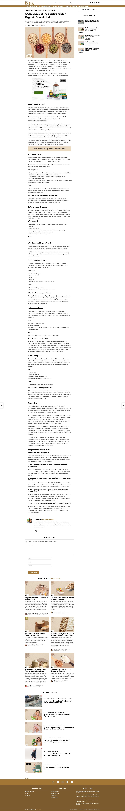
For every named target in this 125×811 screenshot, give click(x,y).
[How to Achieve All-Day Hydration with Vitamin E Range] (33, 714)
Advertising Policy (54, 797)
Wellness (67, 6)
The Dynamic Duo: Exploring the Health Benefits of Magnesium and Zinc (92, 29)
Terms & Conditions (73, 809)
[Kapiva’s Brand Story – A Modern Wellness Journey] (81, 43)
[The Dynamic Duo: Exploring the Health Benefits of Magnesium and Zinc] (33, 740)
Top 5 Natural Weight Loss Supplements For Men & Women (92, 49)
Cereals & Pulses (54, 578)
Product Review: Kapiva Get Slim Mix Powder (92, 36)
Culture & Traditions (51, 698)
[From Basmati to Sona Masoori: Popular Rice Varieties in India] (37, 660)
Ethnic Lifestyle (55, 751)
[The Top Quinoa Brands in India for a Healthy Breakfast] (62, 588)
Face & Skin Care (50, 712)
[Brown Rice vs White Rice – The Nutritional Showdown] (62, 660)
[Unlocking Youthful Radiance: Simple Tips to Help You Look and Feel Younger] (33, 727)
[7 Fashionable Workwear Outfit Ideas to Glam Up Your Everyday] (33, 754)
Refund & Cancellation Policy (94, 809)
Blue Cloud (38, 809)
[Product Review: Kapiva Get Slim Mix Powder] (33, 767)
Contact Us (27, 795)
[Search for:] (62, 3)
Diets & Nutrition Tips (51, 738)
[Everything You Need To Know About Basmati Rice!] (37, 624)
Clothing (49, 751)
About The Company (29, 791)
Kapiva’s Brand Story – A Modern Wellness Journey (91, 42)
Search (70, 3)
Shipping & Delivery (83, 809)
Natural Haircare (58, 6)
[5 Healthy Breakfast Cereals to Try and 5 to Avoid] (37, 588)
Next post (27, 778)
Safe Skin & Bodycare (45, 6)
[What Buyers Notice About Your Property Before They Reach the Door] (33, 701)
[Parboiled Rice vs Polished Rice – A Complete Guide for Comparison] (62, 624)
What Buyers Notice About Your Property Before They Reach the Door (92, 21)
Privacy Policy (54, 795)
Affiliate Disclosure (55, 793)
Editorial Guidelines (55, 791)
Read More (81, 32)
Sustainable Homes (69, 698)
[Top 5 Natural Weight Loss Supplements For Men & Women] (81, 49)
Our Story (27, 793)
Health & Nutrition (31, 6)
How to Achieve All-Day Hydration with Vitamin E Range (88, 794)
